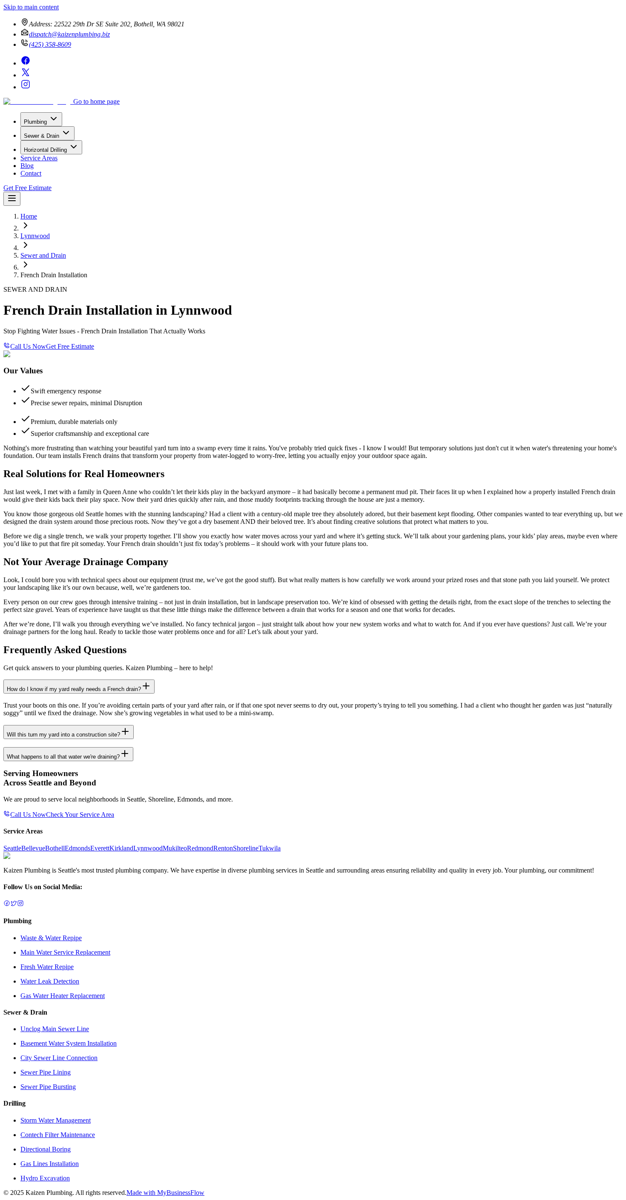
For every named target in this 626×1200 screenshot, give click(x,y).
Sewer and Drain (43, 255)
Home (28, 216)
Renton (223, 848)
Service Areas (38, 158)
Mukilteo (175, 848)
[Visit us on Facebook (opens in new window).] (6, 904)
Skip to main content (31, 7)
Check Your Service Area (80, 814)
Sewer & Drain (41, 136)
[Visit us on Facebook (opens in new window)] (25, 63)
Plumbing (35, 122)
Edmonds (77, 848)
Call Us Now (28, 346)
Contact (30, 173)
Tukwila (269, 848)
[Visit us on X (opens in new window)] (25, 75)
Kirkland (121, 848)
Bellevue (33, 848)
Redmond (200, 848)
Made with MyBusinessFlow (165, 1192)
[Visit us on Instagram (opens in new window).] (20, 904)
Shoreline (245, 848)
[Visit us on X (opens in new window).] (13, 904)
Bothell (55, 848)
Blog (27, 165)
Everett (99, 848)
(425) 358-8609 (50, 44)
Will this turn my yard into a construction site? (63, 734)
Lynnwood (35, 235)
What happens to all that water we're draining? (63, 757)
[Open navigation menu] (11, 199)
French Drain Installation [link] (53, 275)
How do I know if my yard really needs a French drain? (74, 689)
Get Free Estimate (27, 187)
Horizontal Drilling (45, 150)
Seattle (12, 848)
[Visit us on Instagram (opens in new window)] (25, 87)
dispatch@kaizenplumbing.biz (69, 34)
